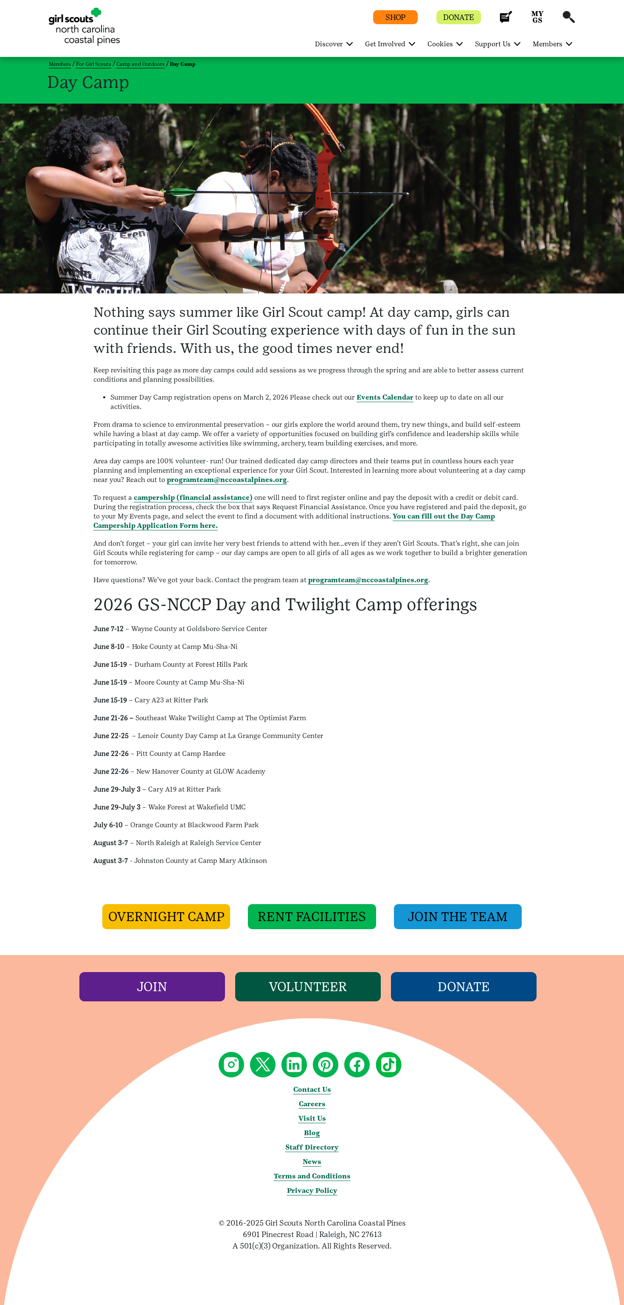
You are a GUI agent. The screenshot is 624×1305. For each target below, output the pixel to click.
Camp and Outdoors (140, 64)
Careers (312, 1104)
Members (60, 64)
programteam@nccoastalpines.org (227, 480)
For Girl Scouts (93, 64)
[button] (506, 21)
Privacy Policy (312, 1191)
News (312, 1162)
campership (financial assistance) (193, 497)
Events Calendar (385, 397)
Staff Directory (312, 1147)
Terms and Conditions (312, 1176)
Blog (312, 1133)
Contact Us (312, 1089)
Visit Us (312, 1118)
